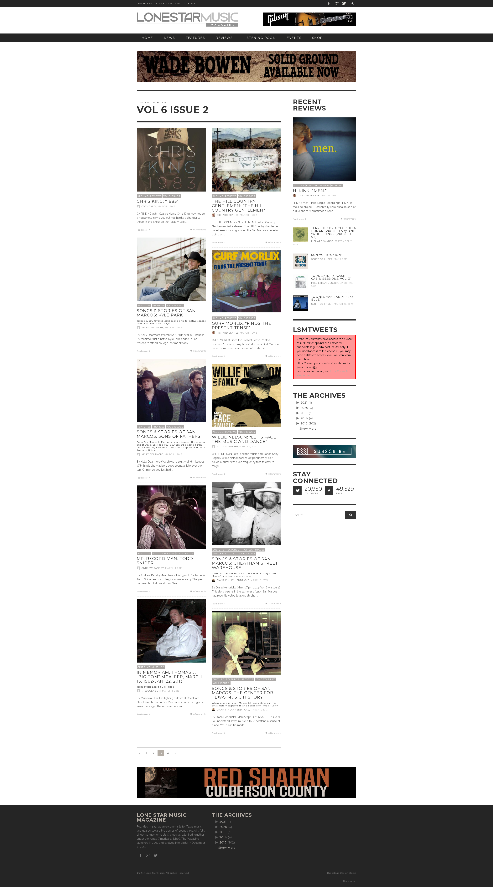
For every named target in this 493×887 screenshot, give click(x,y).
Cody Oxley (149, 206)
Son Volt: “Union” (326, 255)
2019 (304, 413)
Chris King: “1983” (158, 201)
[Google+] (336, 3)
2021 (304, 402)
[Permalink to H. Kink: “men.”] (324, 148)
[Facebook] (329, 3)
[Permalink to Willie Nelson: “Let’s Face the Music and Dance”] (246, 398)
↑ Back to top (348, 881)
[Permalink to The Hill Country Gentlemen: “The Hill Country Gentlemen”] (246, 162)
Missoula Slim (151, 691)
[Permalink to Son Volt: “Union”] (300, 261)
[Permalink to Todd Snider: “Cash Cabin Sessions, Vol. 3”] (300, 282)
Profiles (158, 305)
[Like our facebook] (329, 490)
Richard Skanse (228, 215)
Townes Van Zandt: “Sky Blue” (332, 298)
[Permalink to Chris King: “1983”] (171, 162)
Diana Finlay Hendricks (233, 580)
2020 (304, 408)
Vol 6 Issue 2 (171, 196)
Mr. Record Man (163, 553)
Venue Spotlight (224, 553)
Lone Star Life (265, 679)
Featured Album (317, 185)
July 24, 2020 (329, 195)
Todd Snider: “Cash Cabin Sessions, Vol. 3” (331, 277)
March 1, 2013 (166, 206)
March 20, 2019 (343, 304)
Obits (141, 667)
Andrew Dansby (153, 568)
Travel (259, 549)
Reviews (155, 196)
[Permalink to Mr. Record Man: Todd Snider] (171, 519)
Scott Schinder (227, 446)
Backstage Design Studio (341, 873)
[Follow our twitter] (297, 490)
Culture (218, 549)
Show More (308, 428)
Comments (274, 603)
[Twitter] (343, 3)
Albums (143, 196)
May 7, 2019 (340, 259)
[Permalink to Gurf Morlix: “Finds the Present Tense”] (246, 281)
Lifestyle (247, 679)
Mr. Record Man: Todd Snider (165, 560)
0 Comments (199, 229)
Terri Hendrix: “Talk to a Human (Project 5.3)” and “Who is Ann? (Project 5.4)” (333, 232)
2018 (304, 418)
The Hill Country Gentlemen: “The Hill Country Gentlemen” (238, 205)
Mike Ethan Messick (324, 283)
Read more (142, 230)
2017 (304, 423)
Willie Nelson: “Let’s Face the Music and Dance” (244, 439)
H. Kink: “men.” (310, 190)
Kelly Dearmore (152, 327)
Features (144, 305)
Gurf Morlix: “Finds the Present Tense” (241, 325)
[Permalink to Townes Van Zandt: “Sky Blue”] (300, 303)
